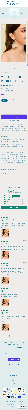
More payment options (14, 120)
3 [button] (14, 336)
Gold (11, 100)
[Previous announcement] (3, 3)
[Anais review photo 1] (5, 302)
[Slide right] (17, 68)
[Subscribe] (23, 354)
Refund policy (13, 401)
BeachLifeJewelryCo (13, 399)
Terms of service (10, 404)
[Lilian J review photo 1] (5, 327)
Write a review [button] (14, 207)
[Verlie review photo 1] (5, 255)
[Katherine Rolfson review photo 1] (5, 233)
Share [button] (4, 173)
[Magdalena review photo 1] (5, 280)
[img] (4, 217)
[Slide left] (10, 68)
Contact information (14, 406)
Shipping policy (19, 404)
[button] (3, 13)
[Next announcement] (25, 3)
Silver (4, 100)
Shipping (2, 90)
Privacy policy (20, 401)
